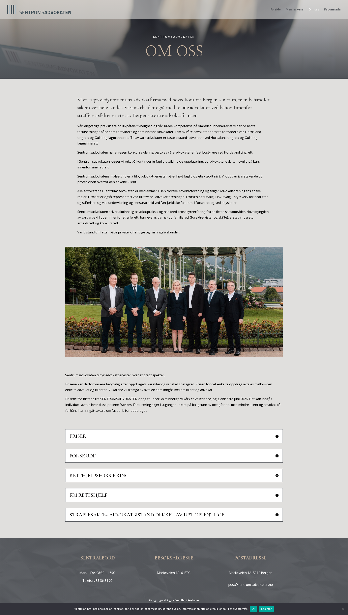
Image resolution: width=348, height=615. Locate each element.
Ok (253, 608)
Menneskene (294, 9)
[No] (343, 609)
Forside (275, 9)
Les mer (266, 608)
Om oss (314, 9)
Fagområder (333, 9)
